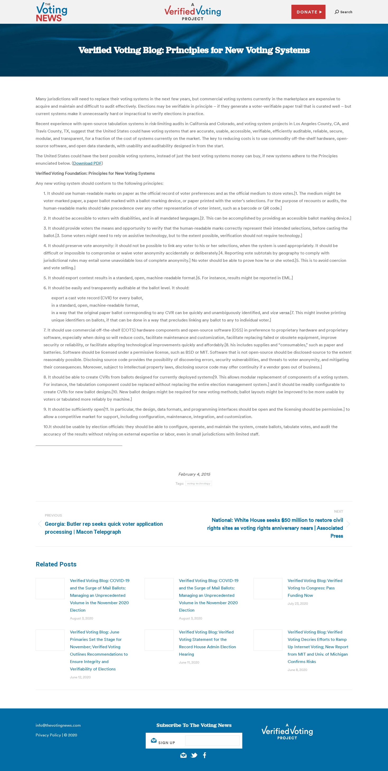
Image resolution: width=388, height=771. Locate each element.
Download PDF (87, 163)
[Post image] (50, 588)
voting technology (198, 483)
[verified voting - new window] (193, 21)
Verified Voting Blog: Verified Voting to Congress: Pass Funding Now (315, 588)
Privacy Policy (48, 734)
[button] (343, 12)
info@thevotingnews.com (58, 725)
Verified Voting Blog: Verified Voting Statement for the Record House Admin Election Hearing (207, 643)
